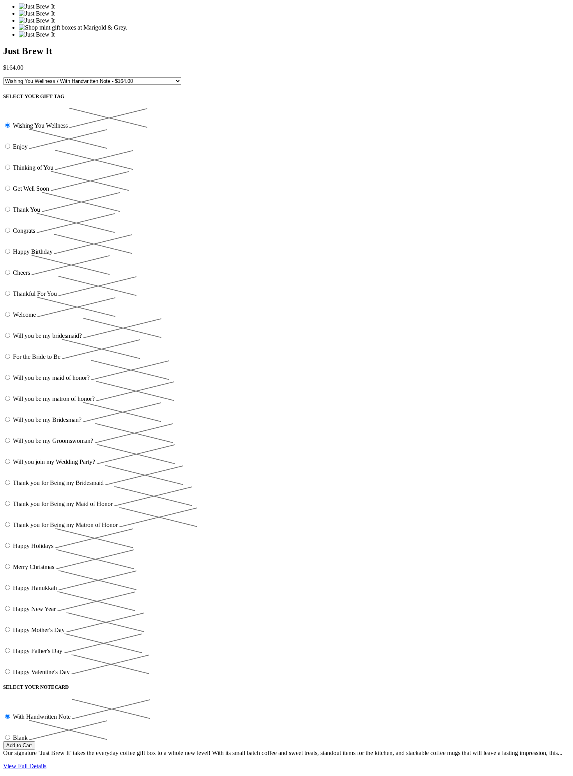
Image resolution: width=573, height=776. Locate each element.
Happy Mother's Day (39, 630)
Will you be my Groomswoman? (54, 440)
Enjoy (21, 146)
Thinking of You (34, 167)
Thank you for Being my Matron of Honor (66, 524)
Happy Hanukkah (35, 588)
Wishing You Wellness (41, 125)
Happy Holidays (34, 545)
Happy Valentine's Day (42, 672)
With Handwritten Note (42, 716)
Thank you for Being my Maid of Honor (63, 503)
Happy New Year (35, 609)
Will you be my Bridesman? (48, 419)
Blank (21, 737)
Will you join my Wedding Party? (55, 461)
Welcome (25, 314)
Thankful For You (35, 293)
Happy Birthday (33, 251)
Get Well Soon (32, 188)
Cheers (22, 272)
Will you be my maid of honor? (52, 377)
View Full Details (24, 766)
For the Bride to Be (37, 356)
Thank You (27, 209)
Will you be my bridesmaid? (48, 335)
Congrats (25, 230)
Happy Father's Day (38, 651)
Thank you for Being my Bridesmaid (59, 482)
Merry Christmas (34, 567)
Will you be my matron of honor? (54, 398)
